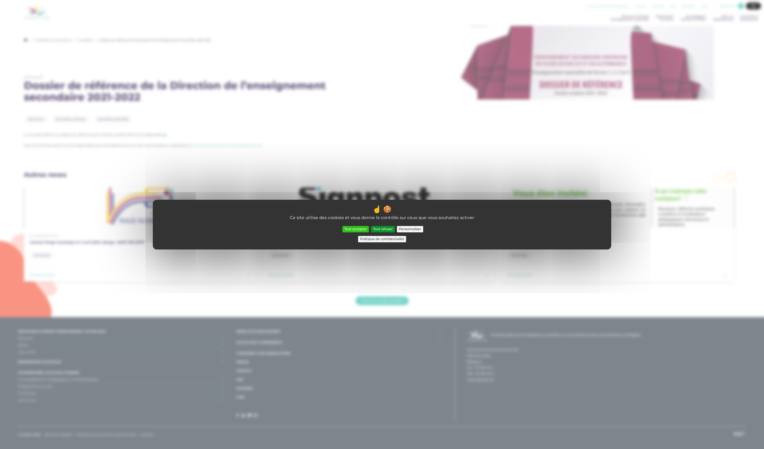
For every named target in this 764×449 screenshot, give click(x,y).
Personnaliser (410, 229)
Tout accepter (355, 229)
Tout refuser (383, 229)
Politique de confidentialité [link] (382, 239)
